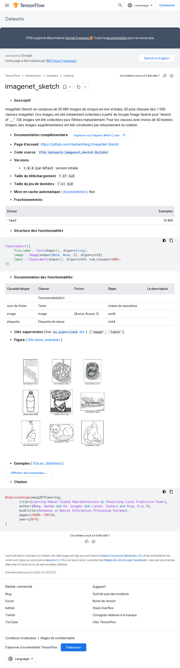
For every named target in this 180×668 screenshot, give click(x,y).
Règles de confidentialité (58, 638)
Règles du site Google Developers (125, 560)
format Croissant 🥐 (79, 38)
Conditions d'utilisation (20, 638)
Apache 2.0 (53, 560)
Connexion (167, 5)
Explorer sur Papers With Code (100, 135)
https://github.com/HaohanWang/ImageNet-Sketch (80, 144)
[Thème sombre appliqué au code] (164, 240)
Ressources (33, 75)
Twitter (10, 615)
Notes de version (104, 601)
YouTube (11, 622)
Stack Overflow (103, 608)
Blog (8, 594)
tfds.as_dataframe (47, 463)
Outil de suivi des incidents (111, 594)
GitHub (9, 608)
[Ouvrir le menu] (7, 5)
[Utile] (165, 75)
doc (69, 332)
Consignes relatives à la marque (115, 615)
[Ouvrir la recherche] (120, 5)
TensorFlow (12, 75)
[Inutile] (171, 75)
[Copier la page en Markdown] (79, 87)
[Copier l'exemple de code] (171, 240)
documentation (117, 38)
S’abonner (73, 647)
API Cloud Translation (62, 61)
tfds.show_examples (44, 340)
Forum (9, 601)
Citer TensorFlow (104, 622)
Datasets (14, 19)
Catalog (69, 75)
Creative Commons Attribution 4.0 (120, 555)
